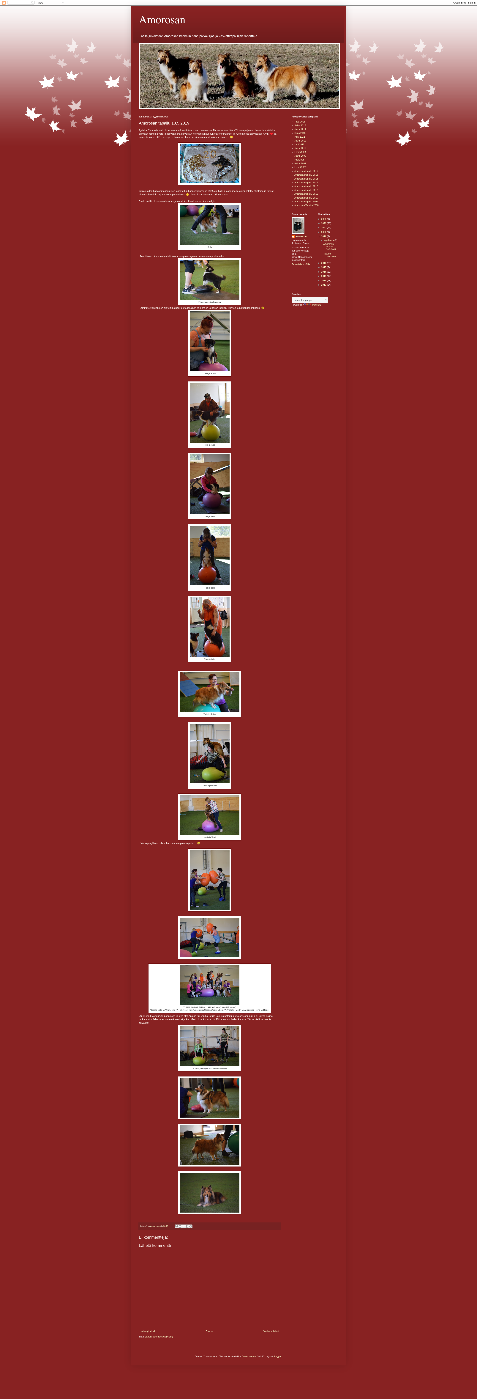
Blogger (277, 1356)
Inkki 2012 (299, 137)
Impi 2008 (299, 159)
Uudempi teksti (147, 1331)
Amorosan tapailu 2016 (306, 175)
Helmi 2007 (300, 163)
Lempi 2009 (300, 152)
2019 (324, 236)
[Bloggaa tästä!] (180, 1226)
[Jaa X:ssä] (183, 1226)
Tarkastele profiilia (301, 264)
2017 (324, 267)
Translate (316, 305)
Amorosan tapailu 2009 (306, 201)
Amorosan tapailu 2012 (306, 190)
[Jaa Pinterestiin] (190, 1226)
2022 (324, 223)
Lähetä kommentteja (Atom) (159, 1336)
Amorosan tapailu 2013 (306, 186)
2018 (324, 263)
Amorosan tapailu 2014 (306, 182)
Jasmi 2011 (300, 148)
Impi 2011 (299, 144)
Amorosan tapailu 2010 (306, 198)
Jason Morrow (249, 1356)
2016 (324, 272)
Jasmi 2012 (300, 140)
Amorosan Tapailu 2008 (306, 205)
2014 (324, 280)
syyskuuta (329, 240)
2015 (324, 276)
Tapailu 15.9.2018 (329, 255)
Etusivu (209, 1331)
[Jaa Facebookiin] (187, 1226)
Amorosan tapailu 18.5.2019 (329, 247)
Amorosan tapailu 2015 (306, 178)
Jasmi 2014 (300, 129)
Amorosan (162, 19)
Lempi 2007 (300, 167)
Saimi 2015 (300, 125)
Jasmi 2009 (300, 156)
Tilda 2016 (299, 121)
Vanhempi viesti (271, 1331)
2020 (324, 232)
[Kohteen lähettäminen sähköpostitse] (176, 1226)
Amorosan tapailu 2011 (306, 194)
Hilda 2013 (300, 133)
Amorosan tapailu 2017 (306, 171)
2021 (324, 227)
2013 (324, 285)
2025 (324, 219)
